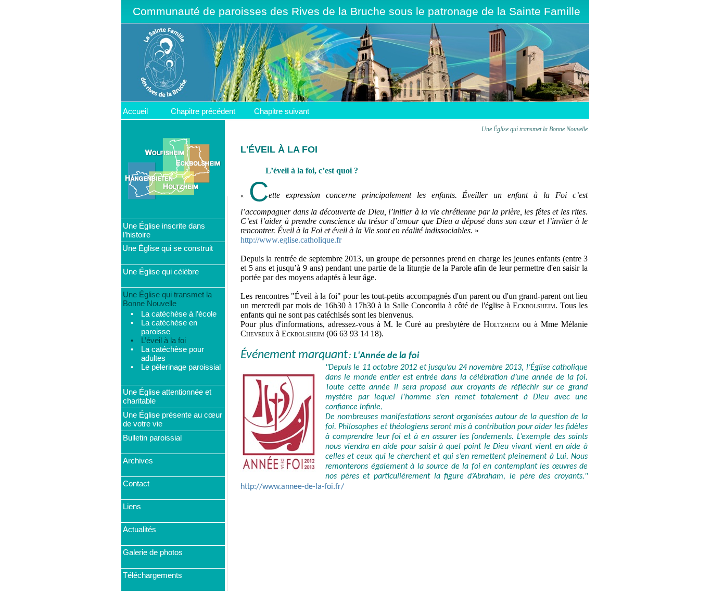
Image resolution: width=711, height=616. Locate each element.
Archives (138, 460)
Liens (132, 506)
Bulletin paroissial (152, 437)
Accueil (135, 111)
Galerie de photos (153, 552)
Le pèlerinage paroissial (181, 366)
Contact (136, 483)
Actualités (139, 529)
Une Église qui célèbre (161, 271)
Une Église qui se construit (167, 248)
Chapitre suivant (281, 111)
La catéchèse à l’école (179, 313)
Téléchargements (152, 575)
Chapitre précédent (203, 111)
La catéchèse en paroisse (169, 327)
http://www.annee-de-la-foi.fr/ (292, 487)
